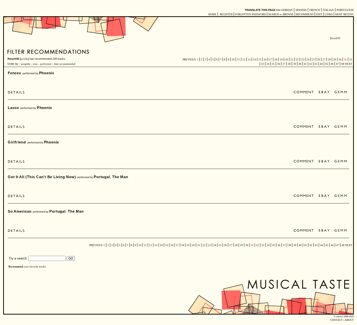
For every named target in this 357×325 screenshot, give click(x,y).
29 (334, 59)
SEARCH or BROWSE (281, 14)
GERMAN (287, 10)
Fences (14, 73)
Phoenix (46, 73)
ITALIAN (328, 10)
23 (302, 59)
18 (276, 59)
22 (297, 59)
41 (305, 64)
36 (278, 64)
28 (329, 59)
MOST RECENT (344, 14)
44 (321, 64)
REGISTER (226, 14)
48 (342, 64)
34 (268, 64)
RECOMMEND (304, 14)
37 (284, 64)
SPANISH (301, 10)
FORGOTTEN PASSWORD (250, 14)
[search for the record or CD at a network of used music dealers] (340, 92)
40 (300, 64)
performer (45, 64)
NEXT (348, 64)
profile (24, 59)
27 (324, 59)
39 (294, 64)
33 (262, 64)
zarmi (339, 316)
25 (313, 59)
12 (244, 59)
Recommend (15, 266)
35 (273, 64)
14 (254, 59)
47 (337, 64)
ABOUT (349, 320)
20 (286, 59)
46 (332, 64)
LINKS (328, 14)
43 (316, 64)
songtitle (25, 64)
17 (270, 59)
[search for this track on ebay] (324, 92)
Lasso (13, 108)
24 (308, 59)
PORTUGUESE (345, 10)
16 (265, 59)
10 (233, 59)
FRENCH (314, 10)
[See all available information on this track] (17, 92)
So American (19, 211)
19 (281, 59)
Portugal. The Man (111, 177)
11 (238, 59)
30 (340, 59)
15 (260, 59)
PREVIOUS (189, 59)
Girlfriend (17, 142)
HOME (212, 14)
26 (318, 59)
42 (310, 64)
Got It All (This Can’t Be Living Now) (42, 177)
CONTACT (336, 320)
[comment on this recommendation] (304, 92)
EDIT (319, 14)
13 (249, 59)
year (35, 64)
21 (292, 59)
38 (289, 64)
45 (326, 64)
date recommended (64, 64)
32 (350, 59)
